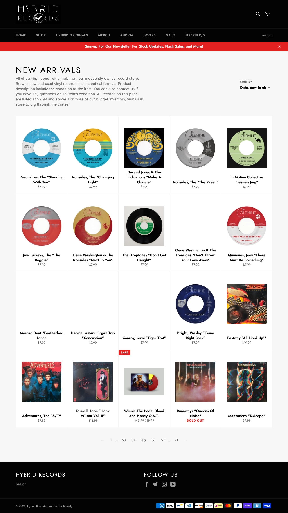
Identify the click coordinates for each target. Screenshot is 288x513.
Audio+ (126, 35)
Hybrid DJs (195, 35)
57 (163, 440)
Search (21, 484)
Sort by (246, 82)
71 (176, 440)
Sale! (171, 35)
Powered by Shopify (60, 506)
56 (153, 440)
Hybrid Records (36, 506)
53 (124, 440)
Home (21, 35)
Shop (41, 35)
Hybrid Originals (72, 35)
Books (150, 35)
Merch (104, 35)
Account (267, 35)
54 (133, 440)
